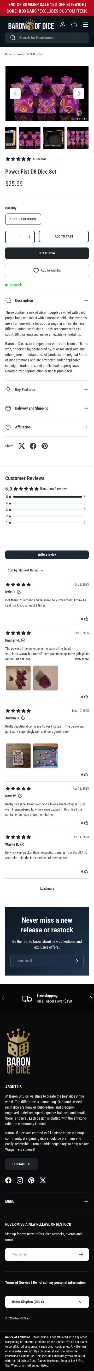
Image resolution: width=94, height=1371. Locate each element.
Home (8, 54)
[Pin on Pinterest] (44, 446)
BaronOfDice (21, 1318)
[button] (74, 37)
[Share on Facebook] (33, 446)
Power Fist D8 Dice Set (30, 54)
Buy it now (47, 253)
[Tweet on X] (21, 446)
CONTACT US (21, 1164)
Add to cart (64, 236)
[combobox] (47, 37)
